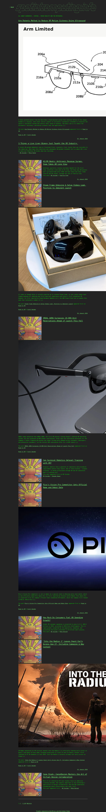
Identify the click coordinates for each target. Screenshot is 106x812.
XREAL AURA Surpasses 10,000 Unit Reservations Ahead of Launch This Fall (49, 446)
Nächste (29, 803)
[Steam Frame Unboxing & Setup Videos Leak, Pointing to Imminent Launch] (30, 206)
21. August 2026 (82, 179)
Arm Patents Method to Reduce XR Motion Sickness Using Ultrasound (51, 21)
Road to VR (21, 135)
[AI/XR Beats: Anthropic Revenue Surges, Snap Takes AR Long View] (30, 183)
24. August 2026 (82, 138)
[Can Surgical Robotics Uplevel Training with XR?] (30, 481)
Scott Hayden (31, 135)
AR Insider (23, 153)
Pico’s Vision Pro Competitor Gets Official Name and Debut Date (46, 603)
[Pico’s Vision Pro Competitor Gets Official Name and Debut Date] (30, 506)
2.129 (24, 803)
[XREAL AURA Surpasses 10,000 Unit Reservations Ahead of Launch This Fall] (30, 339)
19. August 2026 (82, 613)
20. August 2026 (82, 313)
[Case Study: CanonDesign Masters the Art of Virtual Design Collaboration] (30, 795)
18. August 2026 (82, 769)
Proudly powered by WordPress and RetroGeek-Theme (53, 811)
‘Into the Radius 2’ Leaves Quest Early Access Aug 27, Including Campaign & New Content (63, 644)
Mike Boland (64, 631)
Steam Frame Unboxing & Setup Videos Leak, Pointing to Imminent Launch (49, 304)
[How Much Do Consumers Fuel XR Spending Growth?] (30, 639)
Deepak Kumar (56, 476)
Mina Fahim (32, 153)
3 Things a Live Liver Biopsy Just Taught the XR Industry (48, 143)
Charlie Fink (64, 175)
